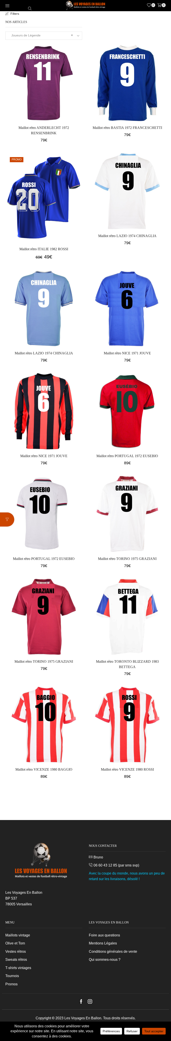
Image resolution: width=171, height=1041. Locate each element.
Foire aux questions (104, 935)
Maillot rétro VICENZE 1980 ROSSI (127, 769)
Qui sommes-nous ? (104, 959)
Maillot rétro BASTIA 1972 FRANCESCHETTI (127, 128)
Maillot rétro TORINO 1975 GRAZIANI (127, 559)
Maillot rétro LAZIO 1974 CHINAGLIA (127, 236)
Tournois (12, 976)
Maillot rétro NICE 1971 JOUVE (127, 353)
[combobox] (43, 36)
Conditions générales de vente (113, 951)
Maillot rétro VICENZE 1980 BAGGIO (43, 769)
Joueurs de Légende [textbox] (41, 35)
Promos (11, 984)
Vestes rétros (15, 951)
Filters (14, 13)
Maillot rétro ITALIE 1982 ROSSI (43, 249)
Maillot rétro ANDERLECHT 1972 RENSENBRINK (43, 130)
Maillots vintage (17, 935)
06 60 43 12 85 (105, 865)
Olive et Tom (15, 943)
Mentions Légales (103, 943)
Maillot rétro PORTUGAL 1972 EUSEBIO (127, 456)
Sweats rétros (16, 959)
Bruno (98, 857)
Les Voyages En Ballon (82, 1018)
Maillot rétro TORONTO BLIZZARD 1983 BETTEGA (127, 664)
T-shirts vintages (18, 968)
